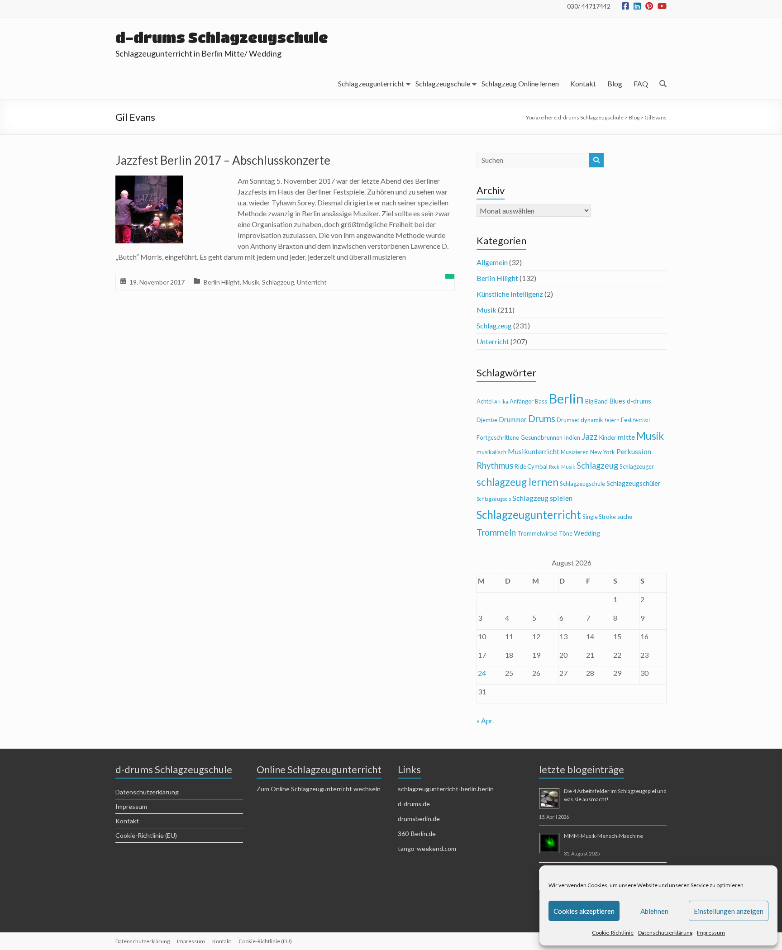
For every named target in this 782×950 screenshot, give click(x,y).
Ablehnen (654, 911)
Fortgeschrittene (498, 437)
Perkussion (633, 451)
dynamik (592, 419)
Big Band (596, 401)
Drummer (513, 419)
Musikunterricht (533, 451)
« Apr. (485, 720)
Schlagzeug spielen (542, 498)
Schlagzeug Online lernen (520, 83)
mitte (626, 436)
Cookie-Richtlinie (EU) (146, 835)
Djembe (487, 419)
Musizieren (575, 452)
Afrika (501, 401)
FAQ (641, 83)
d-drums (639, 401)
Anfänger (522, 401)
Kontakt (583, 83)
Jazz (590, 436)
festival (641, 420)
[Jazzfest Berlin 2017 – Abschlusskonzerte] (149, 181)
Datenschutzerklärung (665, 932)
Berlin (566, 398)
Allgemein (492, 262)
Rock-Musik (562, 467)
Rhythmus (495, 465)
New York (602, 452)
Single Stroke (599, 516)
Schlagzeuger (637, 466)
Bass (541, 401)
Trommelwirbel (537, 533)
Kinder (607, 437)
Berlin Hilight (222, 282)
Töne (565, 533)
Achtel (485, 401)
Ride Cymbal (531, 466)
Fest (626, 419)
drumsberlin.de (419, 818)
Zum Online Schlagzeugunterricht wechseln (319, 789)
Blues (617, 401)
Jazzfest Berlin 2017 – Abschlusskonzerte (222, 160)
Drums (541, 418)
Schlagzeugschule (442, 83)
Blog (614, 83)
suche (624, 516)
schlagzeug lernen (517, 482)
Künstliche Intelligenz (510, 294)
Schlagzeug (278, 282)
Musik (251, 282)
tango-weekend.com (427, 848)
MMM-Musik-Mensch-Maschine (603, 835)
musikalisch (491, 452)
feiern (612, 420)
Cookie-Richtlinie (613, 932)
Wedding (587, 533)
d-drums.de (414, 804)
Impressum (711, 932)
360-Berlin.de (417, 833)
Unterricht (312, 282)
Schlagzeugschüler (633, 483)
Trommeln (496, 532)
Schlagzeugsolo (494, 499)
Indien (572, 437)
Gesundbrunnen (541, 437)
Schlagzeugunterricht (371, 83)
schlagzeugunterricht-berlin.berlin (446, 789)
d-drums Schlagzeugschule (221, 37)
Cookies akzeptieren (584, 911)
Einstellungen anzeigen (728, 911)
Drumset (568, 419)
